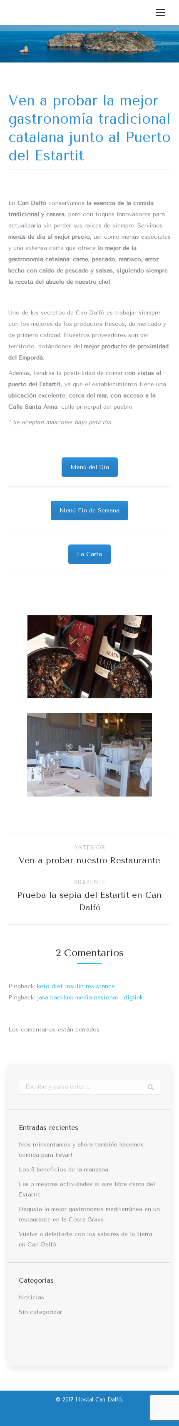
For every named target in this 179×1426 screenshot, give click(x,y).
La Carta (89, 554)
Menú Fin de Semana (89, 510)
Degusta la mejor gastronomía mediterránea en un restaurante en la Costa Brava (89, 1214)
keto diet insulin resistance (76, 986)
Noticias (31, 1297)
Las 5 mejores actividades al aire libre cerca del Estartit (87, 1189)
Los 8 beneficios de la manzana (63, 1169)
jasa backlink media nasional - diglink (90, 997)
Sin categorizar (40, 1312)
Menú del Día (89, 467)
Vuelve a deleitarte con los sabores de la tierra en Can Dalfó (85, 1239)
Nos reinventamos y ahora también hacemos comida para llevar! (81, 1150)
